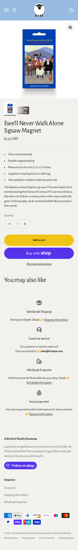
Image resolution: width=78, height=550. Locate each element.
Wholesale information (39, 382)
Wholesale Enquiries (15, 502)
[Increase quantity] (25, 224)
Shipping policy (66, 538)
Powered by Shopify (61, 533)
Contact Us (10, 488)
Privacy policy (28, 538)
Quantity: (9, 215)
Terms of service (47, 538)
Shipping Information (56, 319)
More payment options (39, 264)
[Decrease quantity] (9, 224)
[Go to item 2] (23, 111)
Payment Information (41, 414)
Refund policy (11, 538)
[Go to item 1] (10, 109)
